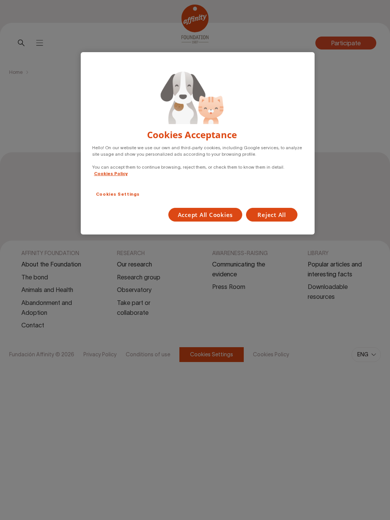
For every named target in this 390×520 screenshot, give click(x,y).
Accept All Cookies (205, 215)
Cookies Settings (118, 194)
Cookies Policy (111, 173)
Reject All (271, 215)
